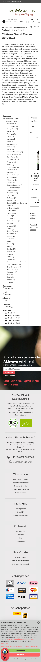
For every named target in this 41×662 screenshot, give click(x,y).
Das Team (20, 535)
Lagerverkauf (20, 541)
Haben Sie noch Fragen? (21, 437)
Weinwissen (20, 474)
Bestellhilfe (20, 512)
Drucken (36, 27)
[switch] (5, 658)
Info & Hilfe (20, 503)
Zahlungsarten (20, 509)
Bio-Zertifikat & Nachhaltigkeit (20, 397)
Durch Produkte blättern (33, 215)
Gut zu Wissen (20, 493)
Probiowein (20, 526)
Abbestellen (10, 376)
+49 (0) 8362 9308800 (22, 457)
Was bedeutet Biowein (20, 479)
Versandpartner (20, 608)
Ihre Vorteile (20, 552)
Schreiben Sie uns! (22, 462)
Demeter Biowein (20, 486)
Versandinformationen (20, 515)
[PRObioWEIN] (20, 10)
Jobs (20, 538)
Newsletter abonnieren (30, 8)
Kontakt (12, 8)
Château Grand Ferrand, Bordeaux (18, 36)
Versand (33, 230)
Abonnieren (9, 373)
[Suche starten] (32, 19)
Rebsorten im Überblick (20, 483)
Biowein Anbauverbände (20, 489)
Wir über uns (20, 531)
